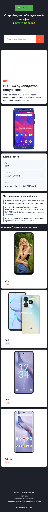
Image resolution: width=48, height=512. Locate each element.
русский (25, 8)
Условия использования (24, 499)
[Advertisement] (24, 64)
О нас (24, 505)
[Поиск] (40, 39)
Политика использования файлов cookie (24, 502)
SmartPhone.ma (25, 22)
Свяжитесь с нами (24, 508)
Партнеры (24, 496)
